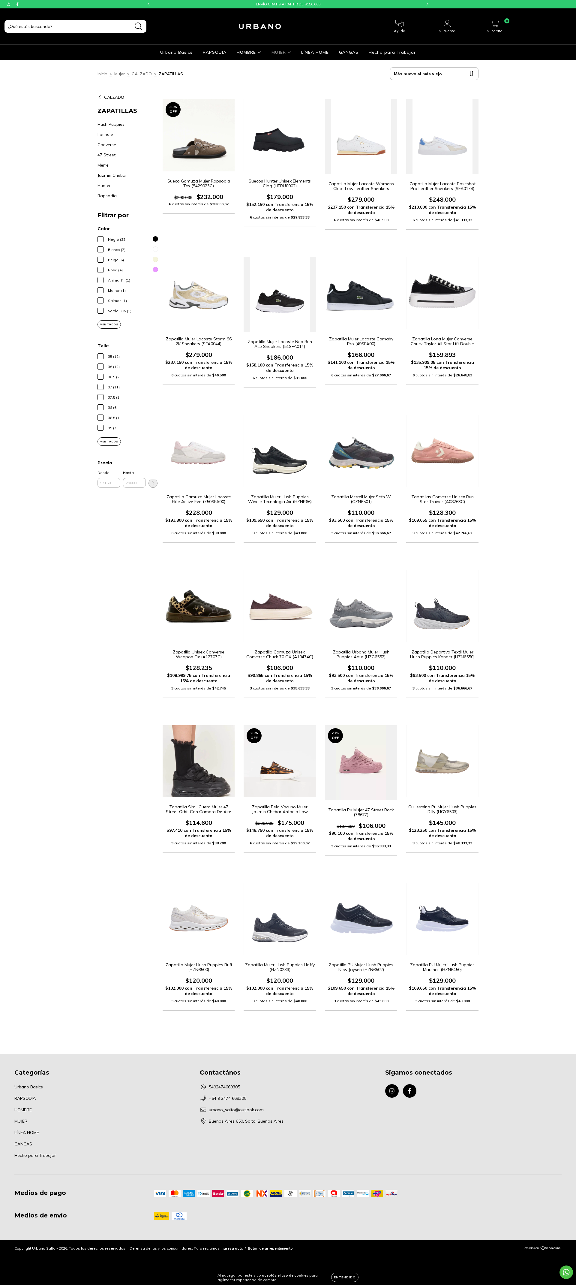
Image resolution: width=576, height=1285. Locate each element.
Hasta (128, 472)
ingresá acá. (231, 1248)
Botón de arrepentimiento (270, 1248)
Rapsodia (107, 195)
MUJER (279, 52)
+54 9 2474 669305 (227, 1098)
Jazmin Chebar (112, 175)
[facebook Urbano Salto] (17, 4)
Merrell (104, 165)
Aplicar (153, 483)
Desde (104, 472)
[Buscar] (139, 27)
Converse (107, 144)
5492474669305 (224, 1087)
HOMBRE (247, 52)
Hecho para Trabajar (392, 52)
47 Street (107, 155)
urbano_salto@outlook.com (236, 1109)
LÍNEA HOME (315, 52)
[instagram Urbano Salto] (9, 4)
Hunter (104, 185)
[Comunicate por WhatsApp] (566, 1272)
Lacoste (105, 134)
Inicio (102, 74)
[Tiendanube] (543, 1249)
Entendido (345, 1277)
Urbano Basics (176, 52)
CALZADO (142, 74)
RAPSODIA (214, 52)
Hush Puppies (111, 124)
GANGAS (348, 52)
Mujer (119, 74)
